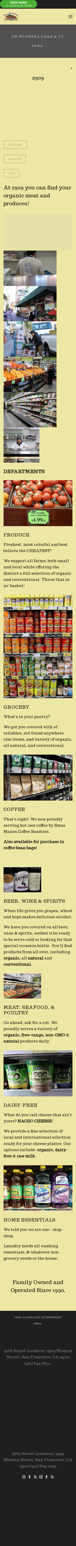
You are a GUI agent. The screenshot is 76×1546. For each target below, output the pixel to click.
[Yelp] (35, 1477)
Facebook (14, 158)
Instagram (15, 144)
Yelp (11, 173)
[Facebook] (29, 1477)
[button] (30, 268)
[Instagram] (24, 1477)
